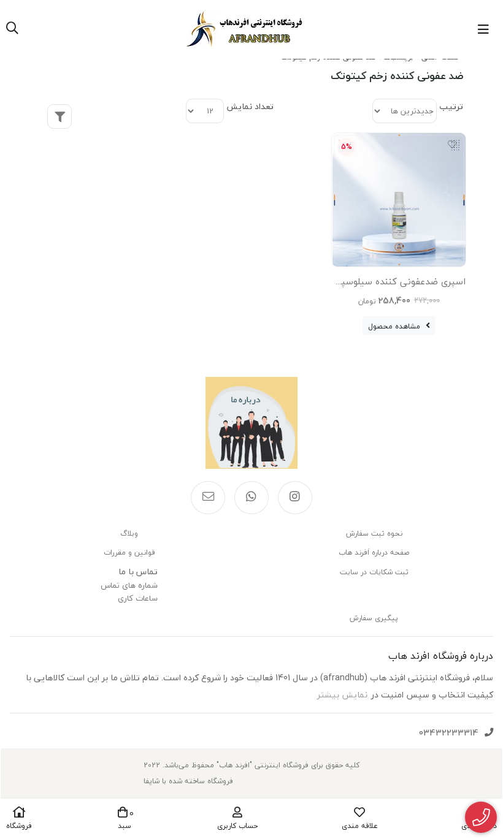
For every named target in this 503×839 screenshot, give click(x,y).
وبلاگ (129, 533)
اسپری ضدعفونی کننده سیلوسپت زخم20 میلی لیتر (399, 283)
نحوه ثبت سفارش (374, 533)
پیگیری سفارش (374, 618)
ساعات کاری (138, 598)
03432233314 (448, 733)
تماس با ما (138, 571)
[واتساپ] (251, 497)
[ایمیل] (208, 497)
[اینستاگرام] (295, 497)
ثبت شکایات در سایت (374, 572)
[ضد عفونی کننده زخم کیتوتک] (251, 423)
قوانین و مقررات (129, 552)
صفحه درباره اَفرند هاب (374, 552)
